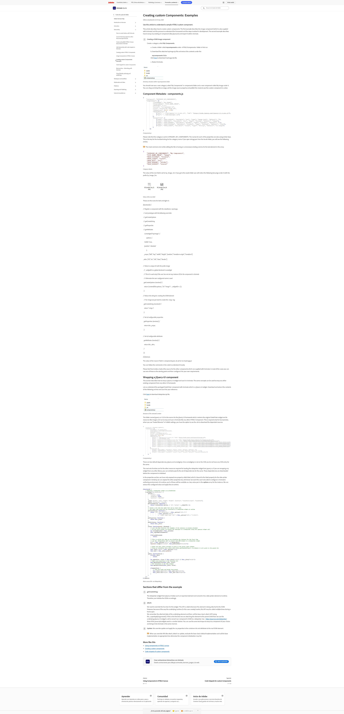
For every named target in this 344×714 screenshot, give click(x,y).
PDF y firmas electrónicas (137, 2)
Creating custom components (154, 649)
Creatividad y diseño (122, 2)
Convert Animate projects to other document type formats (124, 37)
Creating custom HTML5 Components (125, 52)
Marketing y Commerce (154, 2)
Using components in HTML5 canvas (157, 646)
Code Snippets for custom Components (126, 65)
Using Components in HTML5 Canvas (125, 56)
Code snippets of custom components (157, 652)
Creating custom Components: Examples (124, 60)
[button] (223, 2)
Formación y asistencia (171, 2)
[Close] (197, 710)
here (155, 58)
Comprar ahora (186, 2)
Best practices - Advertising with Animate (124, 69)
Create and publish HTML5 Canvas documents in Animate (124, 42)
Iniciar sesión (230, 2)
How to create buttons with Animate (125, 33)
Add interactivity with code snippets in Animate (125, 48)
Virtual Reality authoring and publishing (123, 74)
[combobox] (215, 8)
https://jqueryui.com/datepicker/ (216, 619)
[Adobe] (111, 2)
